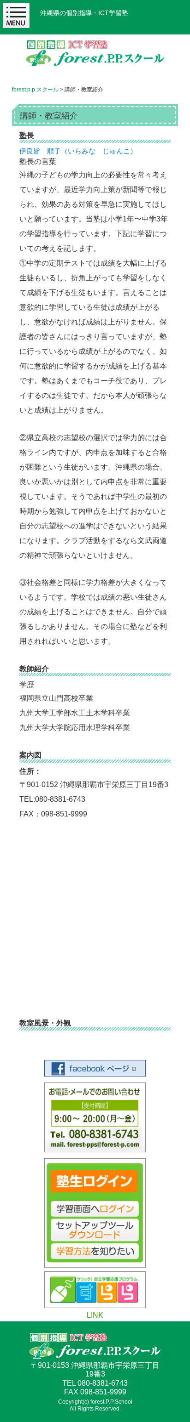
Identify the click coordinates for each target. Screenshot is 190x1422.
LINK (95, 1315)
